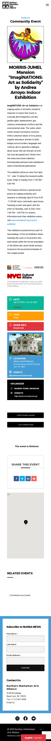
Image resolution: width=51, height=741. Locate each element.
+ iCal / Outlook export (25, 425)
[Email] (34, 478)
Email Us (11, 702)
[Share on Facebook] (16, 478)
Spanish (38, 737)
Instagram (17, 718)
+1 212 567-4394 (18, 699)
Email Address (14, 655)
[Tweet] (22, 478)
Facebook (25, 718)
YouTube (34, 718)
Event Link (19, 328)
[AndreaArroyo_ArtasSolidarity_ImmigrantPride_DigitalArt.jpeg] (25, 44)
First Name (12, 633)
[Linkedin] (28, 478)
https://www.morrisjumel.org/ (20, 375)
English (29, 737)
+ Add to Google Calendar (25, 415)
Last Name (11, 644)
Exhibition (25, 18)
